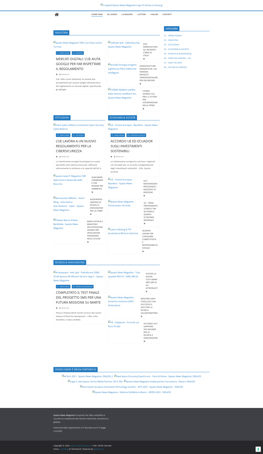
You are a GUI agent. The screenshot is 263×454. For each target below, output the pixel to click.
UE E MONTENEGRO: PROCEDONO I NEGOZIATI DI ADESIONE (150, 186)
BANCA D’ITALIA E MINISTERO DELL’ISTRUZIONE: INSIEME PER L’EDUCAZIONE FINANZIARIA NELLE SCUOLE (95, 230)
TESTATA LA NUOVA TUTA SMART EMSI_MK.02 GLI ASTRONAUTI (152, 280)
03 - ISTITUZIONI (78, 135)
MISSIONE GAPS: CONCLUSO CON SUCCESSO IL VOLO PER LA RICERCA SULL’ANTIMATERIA (149, 305)
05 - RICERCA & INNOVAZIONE (82, 287)
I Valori (154, 14)
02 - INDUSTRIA (78, 53)
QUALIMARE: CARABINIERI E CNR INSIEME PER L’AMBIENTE (97, 183)
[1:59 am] (144, 195)
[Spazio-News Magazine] (56, 14)
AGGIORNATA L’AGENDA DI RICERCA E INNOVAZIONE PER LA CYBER (96, 205)
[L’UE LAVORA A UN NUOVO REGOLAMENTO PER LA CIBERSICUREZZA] (79, 127)
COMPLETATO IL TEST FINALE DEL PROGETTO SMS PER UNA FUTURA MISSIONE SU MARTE (78, 297)
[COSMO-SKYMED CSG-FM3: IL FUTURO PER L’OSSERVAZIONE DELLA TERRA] (124, 99)
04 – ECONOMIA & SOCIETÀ (176, 49)
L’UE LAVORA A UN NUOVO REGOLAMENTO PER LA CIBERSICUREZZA (76, 146)
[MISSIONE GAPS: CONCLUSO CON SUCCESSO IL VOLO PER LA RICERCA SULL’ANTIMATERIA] (123, 307)
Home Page (97, 14)
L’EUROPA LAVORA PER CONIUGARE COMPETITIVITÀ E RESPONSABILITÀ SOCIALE (150, 239)
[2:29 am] (93, 192)
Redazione (65, 74)
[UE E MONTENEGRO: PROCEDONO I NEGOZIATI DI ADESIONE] (124, 188)
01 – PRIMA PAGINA (173, 35)
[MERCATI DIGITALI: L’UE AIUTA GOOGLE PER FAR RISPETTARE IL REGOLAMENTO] (79, 45)
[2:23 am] (143, 251)
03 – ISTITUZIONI (171, 44)
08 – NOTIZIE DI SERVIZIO (175, 67)
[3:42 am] (57, 156)
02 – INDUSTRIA (171, 40)
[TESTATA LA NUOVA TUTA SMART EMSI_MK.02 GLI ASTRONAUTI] (126, 282)
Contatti (167, 14)
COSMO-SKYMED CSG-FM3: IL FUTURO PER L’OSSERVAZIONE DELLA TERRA (150, 98)
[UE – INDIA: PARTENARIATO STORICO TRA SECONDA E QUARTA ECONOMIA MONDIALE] (125, 213)
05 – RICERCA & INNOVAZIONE (178, 53)
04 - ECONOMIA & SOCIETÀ (136, 135)
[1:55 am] (144, 108)
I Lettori (141, 14)
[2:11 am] (142, 316)
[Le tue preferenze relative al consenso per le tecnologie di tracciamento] (258, 449)
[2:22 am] (57, 308)
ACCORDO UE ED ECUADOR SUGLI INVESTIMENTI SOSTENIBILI (132, 146)
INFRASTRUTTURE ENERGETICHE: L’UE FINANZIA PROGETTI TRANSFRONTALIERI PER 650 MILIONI (149, 73)
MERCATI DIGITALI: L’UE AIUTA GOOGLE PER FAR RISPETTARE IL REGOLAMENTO (78, 64)
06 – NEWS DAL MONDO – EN (177, 58)
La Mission (127, 14)
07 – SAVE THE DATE (173, 62)
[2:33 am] (112, 156)
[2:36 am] (144, 59)
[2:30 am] (145, 223)
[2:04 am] (141, 84)
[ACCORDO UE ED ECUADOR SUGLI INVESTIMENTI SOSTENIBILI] (134, 127)
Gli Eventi (112, 14)
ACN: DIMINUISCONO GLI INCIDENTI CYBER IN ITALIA (150, 50)
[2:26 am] (91, 214)
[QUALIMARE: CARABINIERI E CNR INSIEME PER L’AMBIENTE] (71, 184)
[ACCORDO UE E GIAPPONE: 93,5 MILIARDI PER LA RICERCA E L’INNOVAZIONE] (124, 332)
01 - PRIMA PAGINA (63, 53)
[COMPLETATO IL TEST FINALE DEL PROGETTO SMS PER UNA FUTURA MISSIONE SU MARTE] (79, 276)
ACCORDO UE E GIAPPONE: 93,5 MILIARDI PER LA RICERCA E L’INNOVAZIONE (151, 330)
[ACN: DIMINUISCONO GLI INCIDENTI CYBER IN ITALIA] (124, 51)
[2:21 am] (147, 291)
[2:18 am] (57, 74)
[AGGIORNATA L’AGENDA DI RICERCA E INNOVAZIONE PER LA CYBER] (70, 206)
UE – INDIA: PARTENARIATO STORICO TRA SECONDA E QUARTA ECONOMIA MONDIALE (151, 211)
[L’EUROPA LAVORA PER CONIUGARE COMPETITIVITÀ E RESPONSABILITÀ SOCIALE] (124, 241)
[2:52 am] (145, 341)
